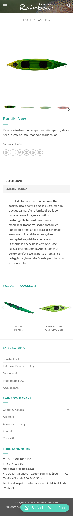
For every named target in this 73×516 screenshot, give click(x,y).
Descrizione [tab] (14, 180)
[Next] (64, 64)
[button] (5, 5)
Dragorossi (10, 373)
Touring (43, 19)
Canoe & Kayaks (13, 409)
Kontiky (18, 329)
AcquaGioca (11, 387)
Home (27, 19)
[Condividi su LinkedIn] (40, 152)
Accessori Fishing (14, 424)
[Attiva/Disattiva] (68, 409)
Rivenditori (10, 431)
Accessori (9, 416)
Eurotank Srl (11, 359)
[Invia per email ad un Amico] (26, 152)
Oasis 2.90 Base (54, 329)
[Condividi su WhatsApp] (6, 152)
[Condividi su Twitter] (20, 152)
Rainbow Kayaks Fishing (18, 366)
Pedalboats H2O (13, 380)
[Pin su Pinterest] (33, 152)
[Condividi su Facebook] (13, 152)
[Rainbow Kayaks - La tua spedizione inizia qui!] (36, 7)
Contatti (8, 438)
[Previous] (8, 64)
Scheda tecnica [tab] (16, 188)
